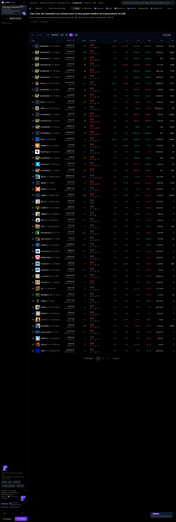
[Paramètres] (22, 513)
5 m (62, 35)
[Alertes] (14, 513)
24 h (76, 35)
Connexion (7, 519)
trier (52, 35)
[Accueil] (30, 8)
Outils (100, 3)
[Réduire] (24, 2)
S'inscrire (21, 519)
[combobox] (148, 3)
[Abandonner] (25, 6)
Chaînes (39, 35)
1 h (67, 35)
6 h (71, 35)
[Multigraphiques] (5, 513)
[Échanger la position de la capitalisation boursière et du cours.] (73, 40)
